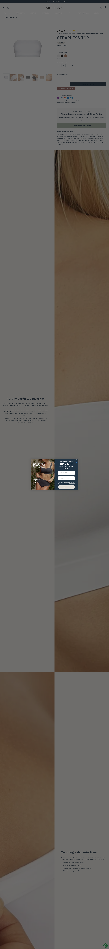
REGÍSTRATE (66, 487)
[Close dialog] (76, 461)
